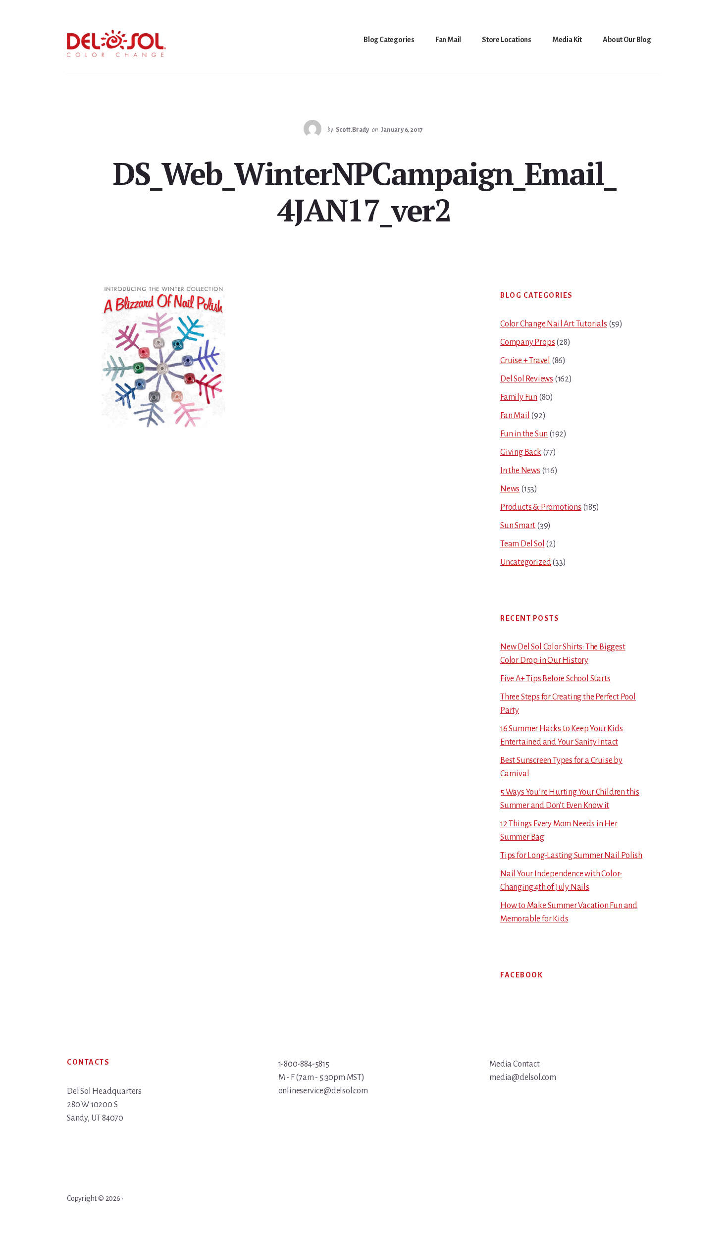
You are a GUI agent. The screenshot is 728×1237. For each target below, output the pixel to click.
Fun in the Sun (524, 434)
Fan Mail (514, 415)
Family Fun (518, 397)
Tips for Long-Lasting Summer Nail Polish (571, 855)
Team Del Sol (522, 543)
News (510, 488)
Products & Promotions (540, 507)
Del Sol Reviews (526, 379)
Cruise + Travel (525, 360)
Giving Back (520, 452)
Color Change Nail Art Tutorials (553, 324)
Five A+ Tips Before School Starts (555, 678)
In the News (520, 470)
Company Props (527, 342)
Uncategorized (525, 562)
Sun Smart (517, 525)
